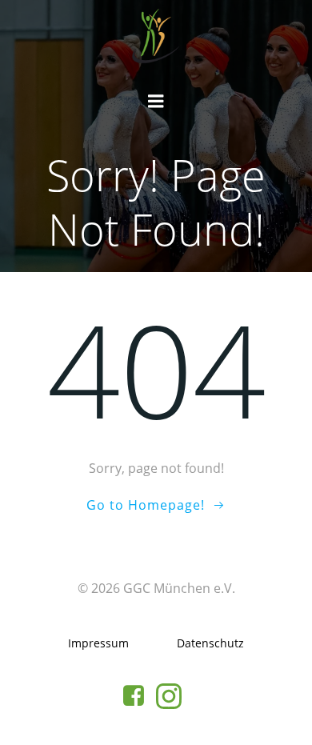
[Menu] (156, 101)
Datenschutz (210, 643)
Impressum (98, 643)
